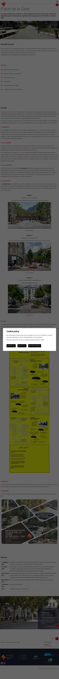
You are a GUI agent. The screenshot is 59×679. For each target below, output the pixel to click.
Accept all (11, 346)
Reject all (22, 346)
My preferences (34, 346)
